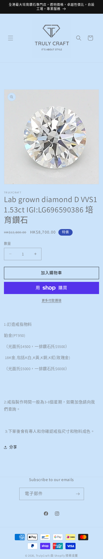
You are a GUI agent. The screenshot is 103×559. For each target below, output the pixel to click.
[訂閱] (78, 494)
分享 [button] (13, 447)
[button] (10, 38)
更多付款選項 (52, 300)
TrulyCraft (43, 555)
